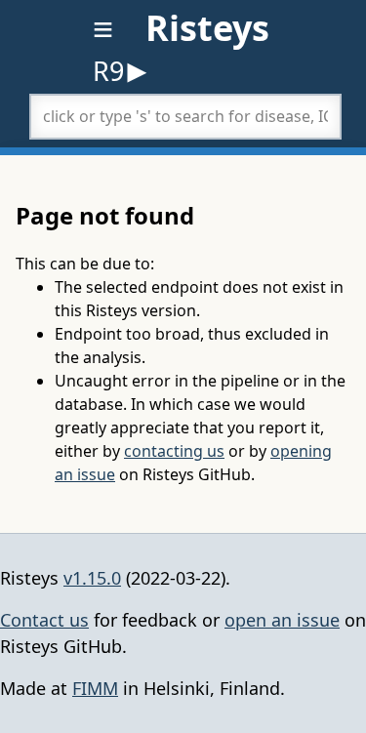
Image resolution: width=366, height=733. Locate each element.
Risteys (207, 28)
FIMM (95, 688)
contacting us (174, 451)
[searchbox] (185, 116)
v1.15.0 (92, 578)
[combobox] (185, 116)
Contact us (44, 619)
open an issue (282, 619)
